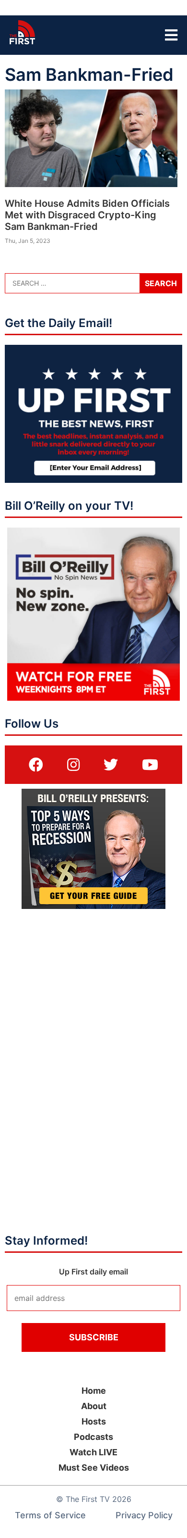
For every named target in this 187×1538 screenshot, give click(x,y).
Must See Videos (93, 1467)
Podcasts (93, 1437)
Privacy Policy (144, 1515)
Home (94, 1391)
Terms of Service (50, 1515)
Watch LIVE (93, 1452)
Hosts (94, 1421)
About (93, 1406)
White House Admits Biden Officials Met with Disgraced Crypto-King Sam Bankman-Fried (87, 215)
